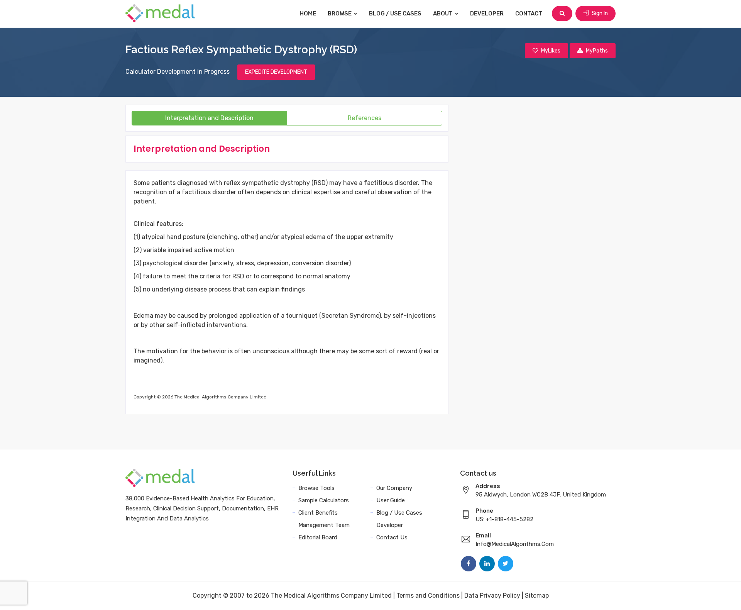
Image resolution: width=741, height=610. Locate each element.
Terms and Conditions (428, 595)
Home (307, 13)
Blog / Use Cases (395, 13)
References (364, 118)
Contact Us (392, 537)
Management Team (324, 525)
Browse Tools (316, 488)
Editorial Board (317, 537)
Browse (340, 13)
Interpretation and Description (209, 118)
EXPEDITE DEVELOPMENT (276, 72)
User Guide (390, 500)
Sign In (599, 13)
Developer (487, 13)
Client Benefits (318, 512)
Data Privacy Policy (492, 595)
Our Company (394, 488)
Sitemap (537, 595)
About (443, 13)
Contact (528, 13)
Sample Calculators (323, 500)
